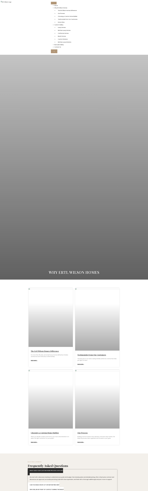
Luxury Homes (62, 27)
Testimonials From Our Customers (67, 19)
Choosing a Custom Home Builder (67, 16)
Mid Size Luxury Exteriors (64, 42)
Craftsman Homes (63, 33)
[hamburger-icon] (54, 3)
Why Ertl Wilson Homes (60, 8)
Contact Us (57, 47)
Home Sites (61, 22)
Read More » (34, 360)
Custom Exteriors (63, 39)
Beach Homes (62, 36)
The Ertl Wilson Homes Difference (67, 10)
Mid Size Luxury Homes (64, 30)
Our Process (61, 13)
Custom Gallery (58, 25)
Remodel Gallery (59, 44)
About (56, 5)
